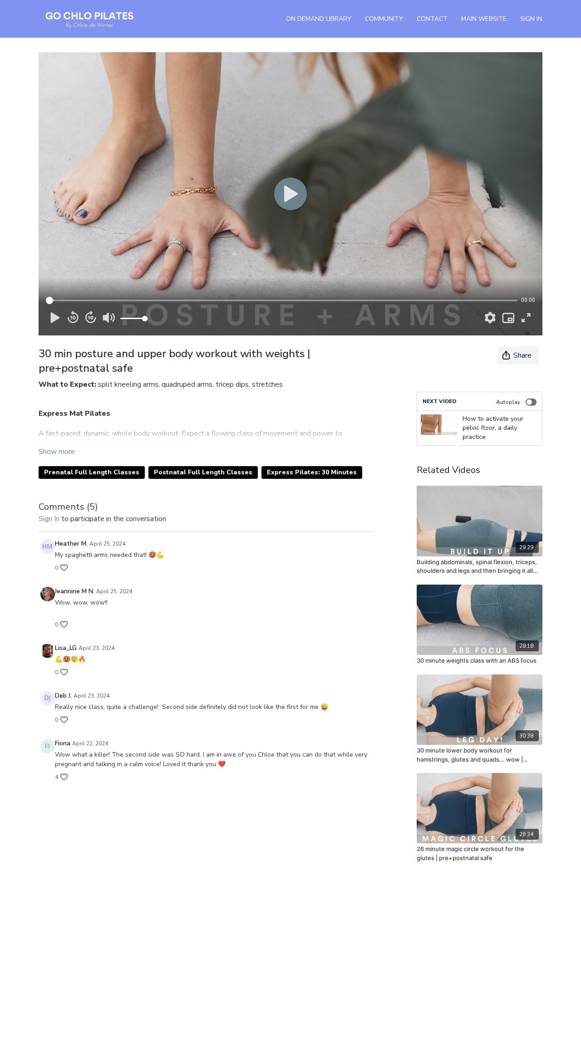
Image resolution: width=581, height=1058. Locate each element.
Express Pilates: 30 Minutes (312, 472)
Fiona (62, 743)
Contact (432, 19)
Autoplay (508, 402)
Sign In (531, 19)
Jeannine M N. (74, 591)
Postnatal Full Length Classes (203, 472)
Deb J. (63, 695)
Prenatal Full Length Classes (91, 472)
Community (384, 19)
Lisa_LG (66, 648)
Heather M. (71, 543)
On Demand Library (318, 19)
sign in (49, 519)
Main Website (484, 19)
